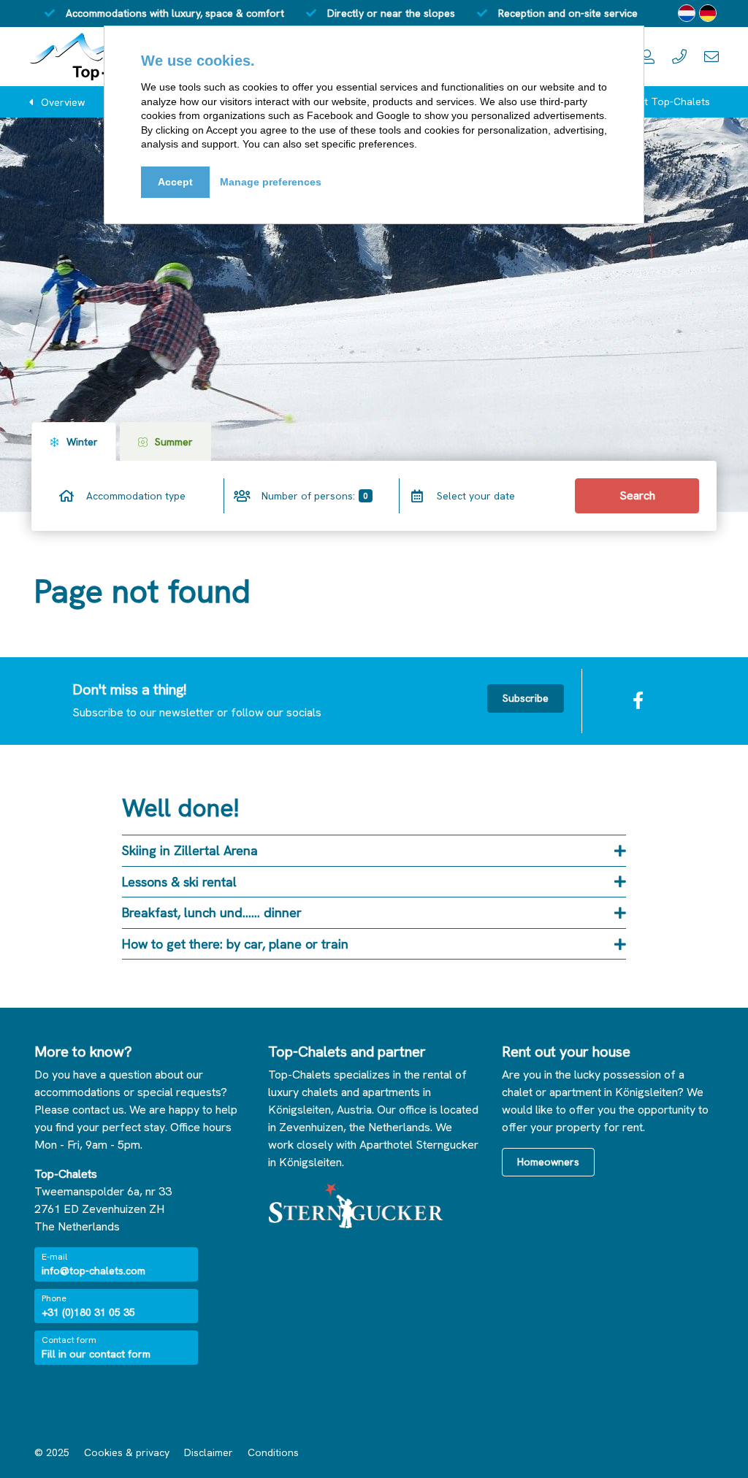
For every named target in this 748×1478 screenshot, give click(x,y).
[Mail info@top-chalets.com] (711, 56)
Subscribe (526, 698)
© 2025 (51, 1452)
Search (637, 495)
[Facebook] (637, 701)
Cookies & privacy (126, 1452)
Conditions (273, 1452)
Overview (63, 102)
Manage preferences (270, 182)
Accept (175, 182)
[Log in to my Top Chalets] (647, 56)
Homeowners (548, 1161)
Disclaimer (208, 1452)
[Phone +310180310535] (679, 56)
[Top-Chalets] (96, 56)
